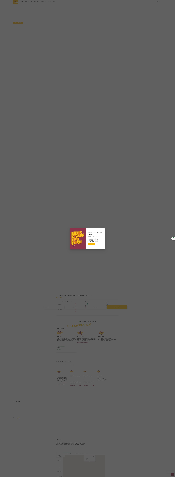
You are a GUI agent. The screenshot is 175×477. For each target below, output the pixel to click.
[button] (173, 238)
